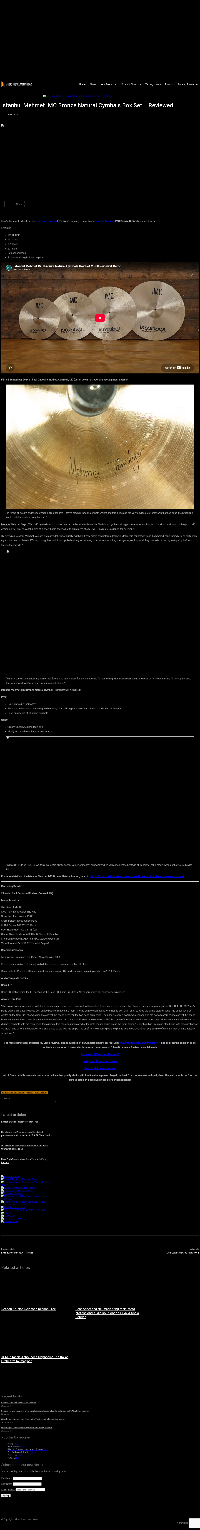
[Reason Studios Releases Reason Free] (35, 1289)
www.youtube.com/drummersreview (139, 1043)
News (30, 1092)
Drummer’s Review (46, 221)
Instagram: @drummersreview (100, 1061)
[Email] (89, 204)
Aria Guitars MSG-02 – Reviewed (183, 1252)
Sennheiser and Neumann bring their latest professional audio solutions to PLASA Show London (26, 1133)
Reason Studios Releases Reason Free (19, 1121)
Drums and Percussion (13, 1092)
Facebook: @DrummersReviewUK (100, 1054)
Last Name (6, 1484)
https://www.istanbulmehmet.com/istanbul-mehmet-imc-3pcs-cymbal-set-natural (137, 876)
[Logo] (17, 84)
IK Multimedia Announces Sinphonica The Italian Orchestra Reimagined (34, 1359)
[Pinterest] (55, 204)
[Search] (53, 1098)
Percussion (40, 1092)
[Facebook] (33, 204)
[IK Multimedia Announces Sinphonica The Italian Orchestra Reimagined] (35, 1337)
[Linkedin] (78, 204)
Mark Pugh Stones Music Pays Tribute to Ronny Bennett (26, 1427)
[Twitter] (44, 204)
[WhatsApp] (67, 204)
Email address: (8, 1489)
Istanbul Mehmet (105, 221)
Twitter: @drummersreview (100, 1068)
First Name (6, 1478)
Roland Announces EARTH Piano (17, 1252)
